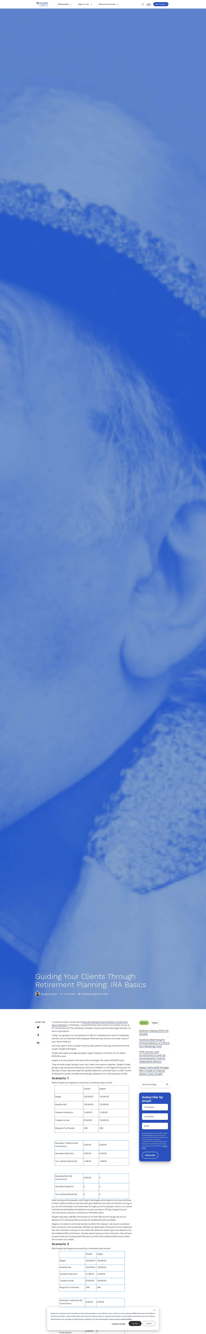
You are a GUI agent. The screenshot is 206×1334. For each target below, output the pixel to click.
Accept (135, 1323)
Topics (155, 1023)
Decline (149, 1323)
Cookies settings (118, 1324)
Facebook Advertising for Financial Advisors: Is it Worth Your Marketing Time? (154, 1043)
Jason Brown (50, 994)
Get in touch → (161, 4)
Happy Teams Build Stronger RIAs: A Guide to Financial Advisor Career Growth (154, 1070)
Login (148, 4)
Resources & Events (107, 4)
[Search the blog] (167, 1084)
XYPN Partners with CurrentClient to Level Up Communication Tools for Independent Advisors (152, 1056)
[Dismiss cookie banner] (154, 1310)
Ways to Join (83, 4)
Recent (144, 1023)
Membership (63, 4)
